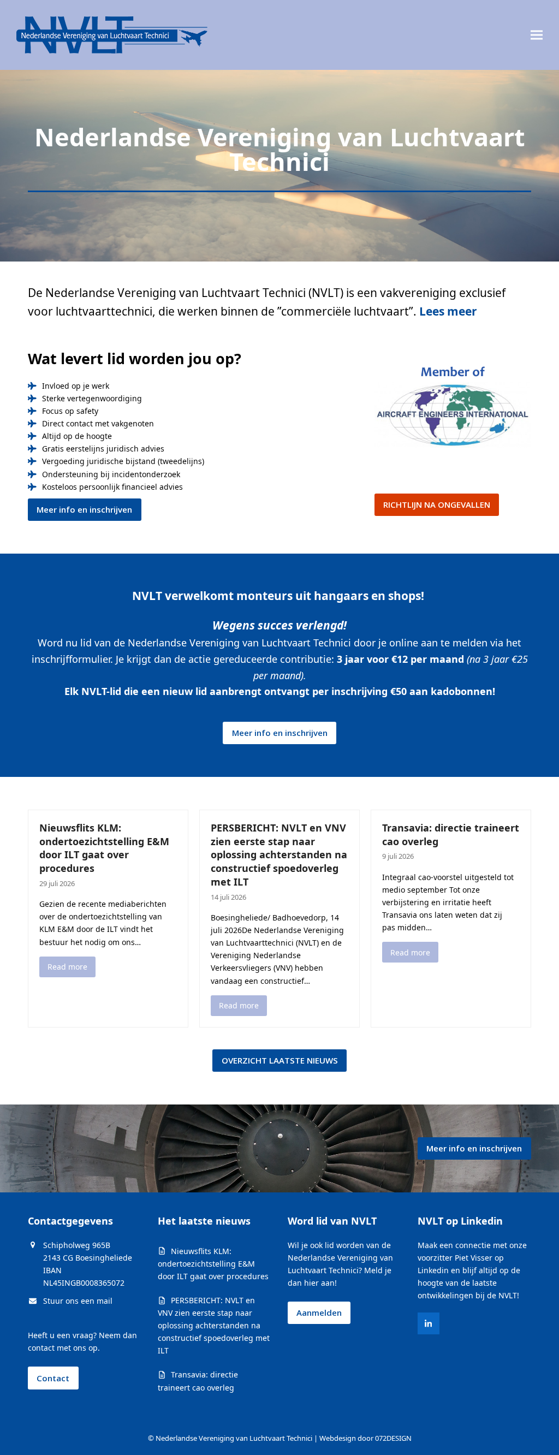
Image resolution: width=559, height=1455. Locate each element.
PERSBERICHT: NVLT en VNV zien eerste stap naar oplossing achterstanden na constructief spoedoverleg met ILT (279, 854)
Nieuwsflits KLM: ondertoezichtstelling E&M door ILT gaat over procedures (104, 848)
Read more (67, 966)
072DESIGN (393, 1438)
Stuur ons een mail (77, 1301)
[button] (537, 34)
